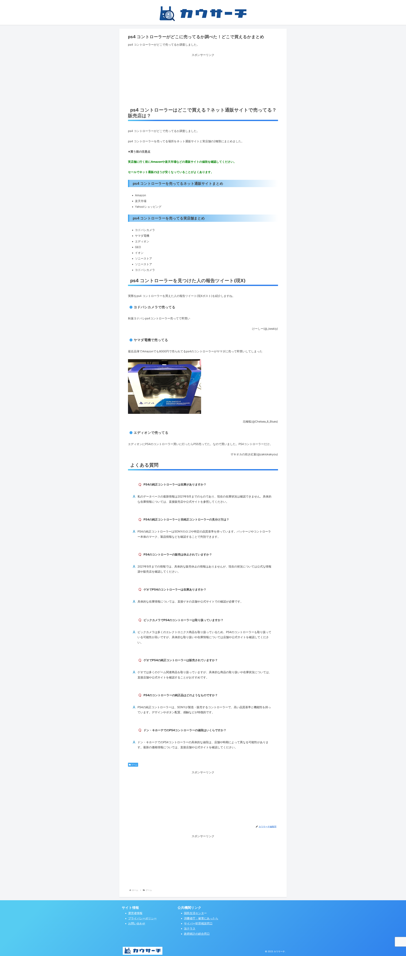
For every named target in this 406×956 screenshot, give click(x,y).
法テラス (189, 928)
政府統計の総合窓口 (197, 933)
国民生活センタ (194, 913)
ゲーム (134, 765)
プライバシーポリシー (142, 918)
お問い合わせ (136, 923)
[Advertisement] (203, 80)
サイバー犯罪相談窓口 (198, 923)
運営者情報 (135, 913)
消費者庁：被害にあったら (201, 918)
